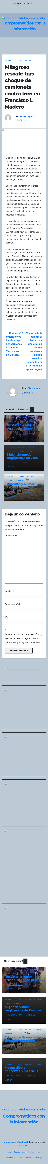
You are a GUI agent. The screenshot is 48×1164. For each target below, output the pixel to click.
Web (7, 617)
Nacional (30, 447)
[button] (37, 42)
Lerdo (10, 421)
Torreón (29, 451)
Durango (11, 417)
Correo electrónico (14, 604)
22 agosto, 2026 (15, 985)
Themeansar (24, 1145)
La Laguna (18, 60)
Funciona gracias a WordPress (15, 1142)
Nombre (9, 591)
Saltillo (21, 451)
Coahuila (8, 60)
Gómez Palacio (22, 417)
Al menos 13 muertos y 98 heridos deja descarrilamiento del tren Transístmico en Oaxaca (14, 344)
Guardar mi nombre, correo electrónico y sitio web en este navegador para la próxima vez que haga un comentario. (24, 638)
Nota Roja (28, 60)
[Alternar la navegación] (43, 41)
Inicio (9, 1152)
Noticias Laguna (26, 117)
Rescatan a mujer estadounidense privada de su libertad (24, 428)
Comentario (11, 535)
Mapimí (17, 421)
